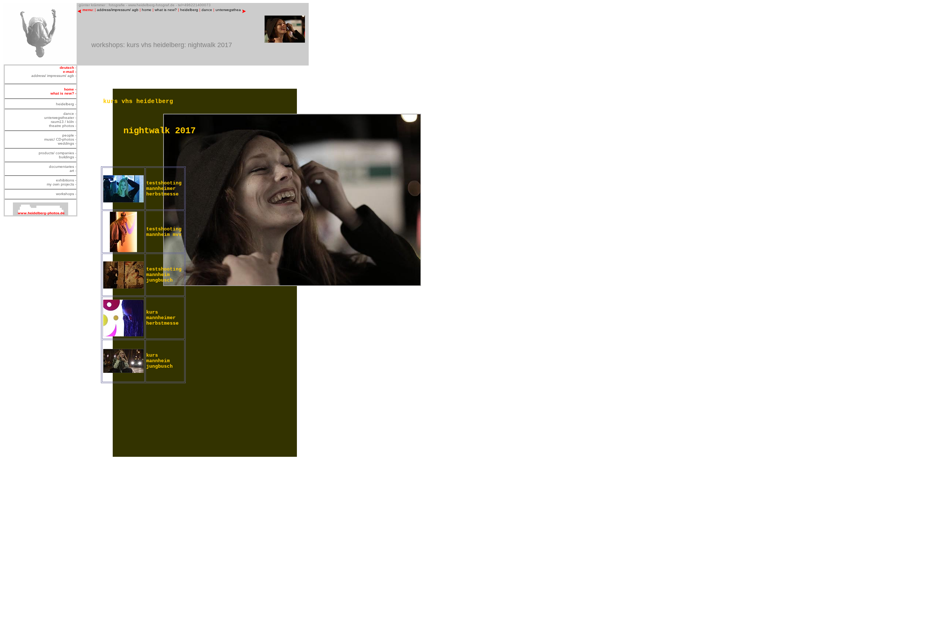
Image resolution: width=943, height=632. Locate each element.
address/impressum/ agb (118, 10)
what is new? (166, 10)
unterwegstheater (230, 10)
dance (206, 10)
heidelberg (189, 10)
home (146, 10)
